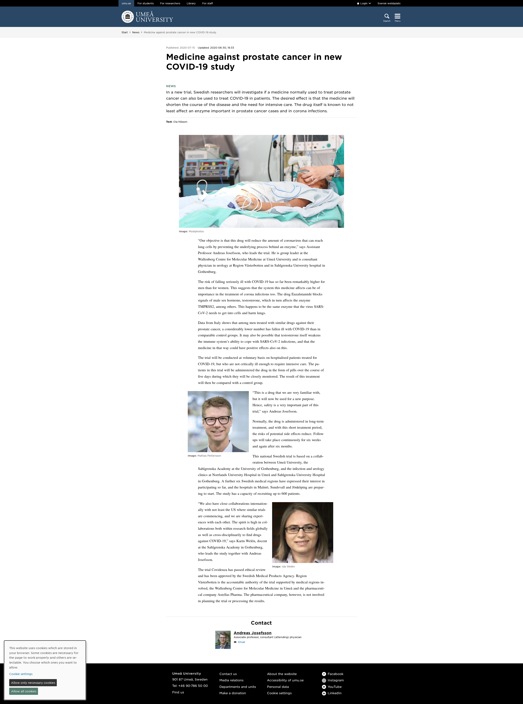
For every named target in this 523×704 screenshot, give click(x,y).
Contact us (228, 674)
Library (191, 3)
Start (125, 32)
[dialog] (45, 670)
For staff (207, 3)
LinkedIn (335, 693)
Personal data (278, 686)
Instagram (336, 680)
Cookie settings (279, 693)
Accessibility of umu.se (285, 680)
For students (145, 3)
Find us (178, 692)
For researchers (170, 3)
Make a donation (232, 693)
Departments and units (237, 686)
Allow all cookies (23, 691)
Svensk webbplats (389, 3)
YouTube (335, 686)
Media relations (231, 680)
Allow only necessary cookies (33, 682)
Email (241, 642)
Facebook (335, 674)
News (135, 32)
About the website (282, 674)
